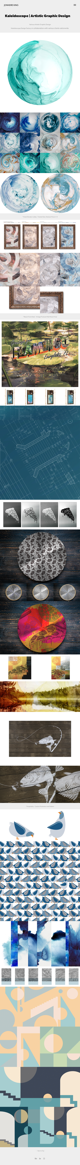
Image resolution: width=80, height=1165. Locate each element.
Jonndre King (11, 5)
